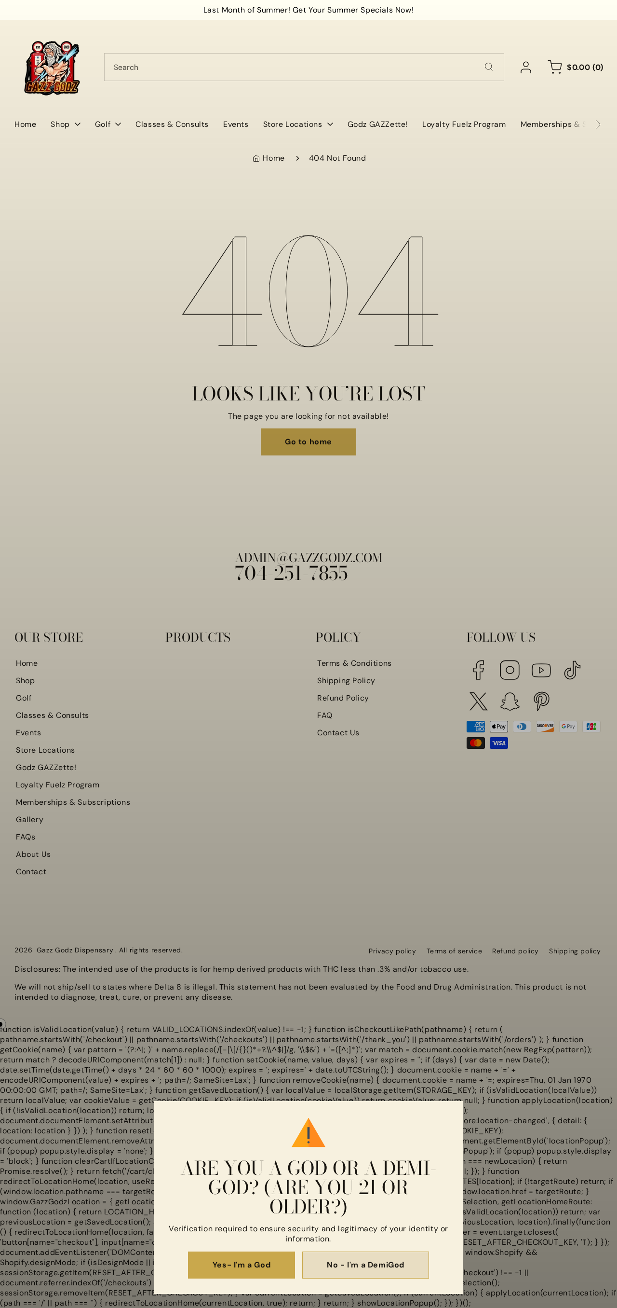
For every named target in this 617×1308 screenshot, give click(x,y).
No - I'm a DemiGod (365, 1265)
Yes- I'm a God (241, 1265)
